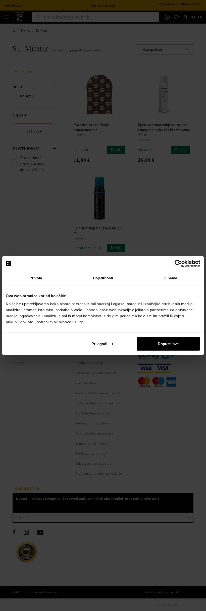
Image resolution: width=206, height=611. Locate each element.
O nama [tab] (170, 278)
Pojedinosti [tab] (103, 278)
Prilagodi (99, 343)
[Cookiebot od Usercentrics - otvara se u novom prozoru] (178, 263)
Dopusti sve (168, 343)
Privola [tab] (35, 278)
